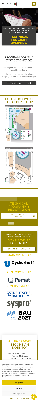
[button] (34, 4)
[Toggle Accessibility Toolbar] (33, 396)
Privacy (12, 398)
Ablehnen (19, 388)
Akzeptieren (19, 383)
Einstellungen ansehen (19, 394)
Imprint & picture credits (22, 398)
